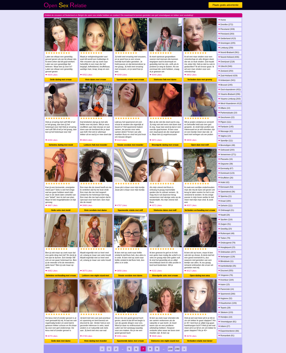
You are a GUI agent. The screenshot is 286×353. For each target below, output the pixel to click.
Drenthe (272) (225, 24)
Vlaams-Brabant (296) (229, 94)
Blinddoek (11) (226, 261)
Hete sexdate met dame (95, 210)
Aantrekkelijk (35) (227, 266)
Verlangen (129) (226, 257)
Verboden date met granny (199, 79)
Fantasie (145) (226, 127)
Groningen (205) (226, 43)
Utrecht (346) (225, 66)
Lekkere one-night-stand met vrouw (95, 276)
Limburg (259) (225, 48)
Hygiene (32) (225, 298)
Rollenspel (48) (226, 233)
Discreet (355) (225, 270)
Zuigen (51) (224, 224)
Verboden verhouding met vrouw (200, 210)
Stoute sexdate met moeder (130, 145)
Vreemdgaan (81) (227, 322)
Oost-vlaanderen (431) (229, 89)
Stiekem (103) (225, 312)
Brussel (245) (225, 85)
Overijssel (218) (226, 62)
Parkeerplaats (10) (227, 113)
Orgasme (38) (225, 164)
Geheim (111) (225, 205)
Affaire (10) (224, 108)
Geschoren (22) (226, 117)
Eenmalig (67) (225, 168)
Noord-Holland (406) (228, 57)
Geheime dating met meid (61, 145)
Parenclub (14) (226, 289)
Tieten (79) (224, 238)
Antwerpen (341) (226, 80)
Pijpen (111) (224, 122)
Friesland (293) (226, 34)
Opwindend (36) (226, 192)
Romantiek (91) (226, 335)
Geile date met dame (61, 341)
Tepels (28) (224, 308)
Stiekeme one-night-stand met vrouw (165, 341)
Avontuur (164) (226, 280)
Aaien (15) (224, 284)
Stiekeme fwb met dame (165, 79)
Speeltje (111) (225, 140)
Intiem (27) (224, 326)
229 (170, 349)
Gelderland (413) (227, 38)
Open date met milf (200, 145)
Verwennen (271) (227, 154)
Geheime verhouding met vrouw (61, 275)
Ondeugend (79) (226, 243)
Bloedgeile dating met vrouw (165, 145)
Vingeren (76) (225, 275)
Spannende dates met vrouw (130, 341)
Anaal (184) (224, 201)
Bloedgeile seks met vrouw (165, 275)
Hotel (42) (223, 182)
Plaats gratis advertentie (225, 4)
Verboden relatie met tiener (200, 341)
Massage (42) (225, 131)
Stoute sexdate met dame (130, 275)
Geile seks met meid (60, 210)
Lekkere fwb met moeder (95, 145)
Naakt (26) (224, 215)
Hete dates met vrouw (95, 79)
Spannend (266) (226, 294)
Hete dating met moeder (95, 341)
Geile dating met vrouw (61, 79)
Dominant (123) (226, 173)
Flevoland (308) (226, 29)
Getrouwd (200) (226, 150)
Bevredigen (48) (226, 145)
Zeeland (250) (225, 71)
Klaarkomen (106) (227, 303)
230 (177, 349)
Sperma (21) (225, 196)
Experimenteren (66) (228, 331)
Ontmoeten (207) (227, 252)
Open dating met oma (200, 275)
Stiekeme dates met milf (165, 210)
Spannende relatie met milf (130, 210)
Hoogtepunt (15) (226, 247)
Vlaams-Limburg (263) (229, 99)
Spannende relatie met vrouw (130, 79)
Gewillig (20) (225, 229)
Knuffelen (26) (225, 178)
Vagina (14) (224, 136)
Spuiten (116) (225, 219)
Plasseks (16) (225, 159)
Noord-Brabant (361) (228, 52)
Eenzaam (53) (225, 187)
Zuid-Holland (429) (228, 75)
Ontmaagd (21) (226, 210)
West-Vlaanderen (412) (229, 103)
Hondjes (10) (225, 317)
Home (222, 20)
